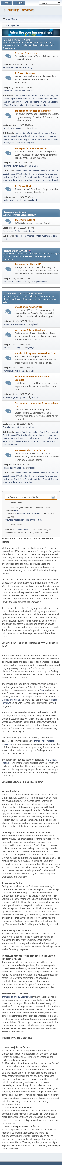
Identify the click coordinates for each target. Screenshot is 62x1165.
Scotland (54, 102)
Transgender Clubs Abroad (46, 180)
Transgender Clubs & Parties (31, 148)
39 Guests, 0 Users (17, 529)
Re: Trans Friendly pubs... (14, 166)
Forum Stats (15, 503)
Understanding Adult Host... (15, 200)
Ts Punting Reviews (18, 10)
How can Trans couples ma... (15, 324)
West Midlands (24, 98)
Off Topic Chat (23, 185)
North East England (41, 102)
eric (31, 90)
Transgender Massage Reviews (33, 110)
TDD (16, 510)
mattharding (26, 67)
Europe (22, 236)
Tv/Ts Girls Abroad (25, 219)
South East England (30, 95)
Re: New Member (10, 67)
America (31, 236)
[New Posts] (8, 56)
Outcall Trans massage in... (15, 128)
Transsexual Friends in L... (14, 370)
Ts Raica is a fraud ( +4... (13, 347)
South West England (49, 95)
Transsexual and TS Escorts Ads (17, 996)
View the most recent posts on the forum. (23, 519)
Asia (16, 236)
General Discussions (11, 699)
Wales (6, 105)
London (18, 95)
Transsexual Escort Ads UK (30, 450)
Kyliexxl (33, 200)
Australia (46, 236)
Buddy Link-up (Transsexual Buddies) (36, 353)
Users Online (15, 525)
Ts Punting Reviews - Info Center (23, 497)
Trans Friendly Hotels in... (14, 427)
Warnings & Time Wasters (30, 330)
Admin (35, 397)
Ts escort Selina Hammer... (14, 90)
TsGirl (31, 370)
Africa (38, 236)
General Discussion (26, 53)
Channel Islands (42, 105)
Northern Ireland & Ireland (22, 105)
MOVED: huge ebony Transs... (16, 397)
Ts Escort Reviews (25, 73)
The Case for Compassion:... (15, 281)
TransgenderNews (39, 281)
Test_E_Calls (33, 166)
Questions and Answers (28, 306)
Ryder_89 (31, 347)
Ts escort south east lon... (14, 468)
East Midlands (37, 98)
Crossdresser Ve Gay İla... (14, 231)
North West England (23, 102)
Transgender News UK (28, 264)
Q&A (42, 690)
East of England (10, 98)
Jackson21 (34, 128)
